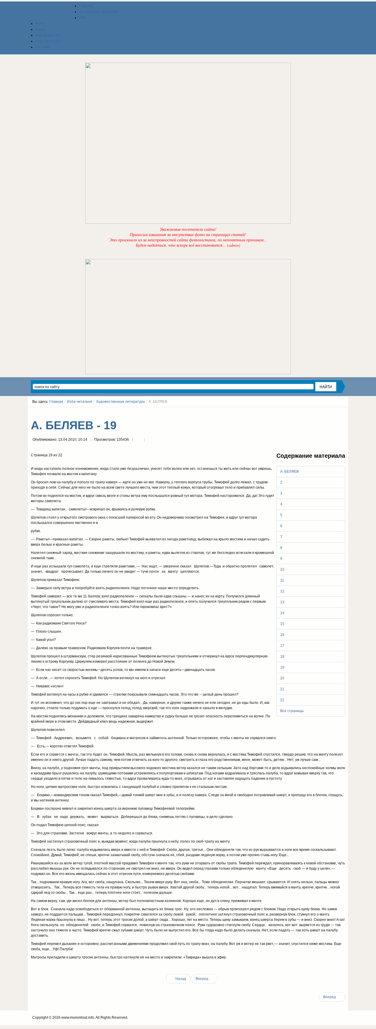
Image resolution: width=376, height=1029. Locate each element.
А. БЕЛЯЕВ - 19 (74, 425)
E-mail (150, 440)
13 (282, 602)
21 (282, 689)
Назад (180, 979)
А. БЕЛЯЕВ (289, 472)
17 (282, 646)
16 (282, 635)
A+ (332, 412)
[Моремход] (53, 12)
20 (282, 678)
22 (282, 700)
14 (282, 613)
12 (282, 591)
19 (282, 667)
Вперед (202, 979)
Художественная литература (120, 402)
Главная (56, 402)
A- (343, 412)
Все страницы (292, 711)
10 (282, 569)
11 (282, 580)
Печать (138, 440)
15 (282, 624)
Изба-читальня (79, 402)
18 (282, 656)
